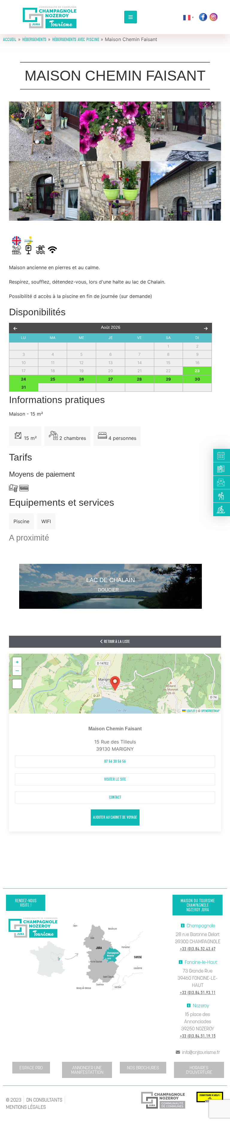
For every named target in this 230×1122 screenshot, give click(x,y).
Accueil (9, 39)
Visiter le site (115, 779)
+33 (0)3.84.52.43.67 (198, 949)
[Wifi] (52, 249)
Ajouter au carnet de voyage (115, 817)
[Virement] (23, 488)
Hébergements (34, 39)
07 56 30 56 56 (115, 761)
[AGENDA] (221, 455)
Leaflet (190, 711)
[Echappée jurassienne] (28, 240)
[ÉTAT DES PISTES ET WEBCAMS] (221, 509)
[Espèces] (13, 488)
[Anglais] (16, 240)
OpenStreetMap (210, 711)
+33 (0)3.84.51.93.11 (198, 992)
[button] (115, 683)
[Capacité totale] (53, 435)
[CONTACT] (221, 482)
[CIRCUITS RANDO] (221, 496)
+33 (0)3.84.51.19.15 (198, 1036)
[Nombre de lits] (102, 435)
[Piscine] (40, 249)
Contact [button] (115, 797)
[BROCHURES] (221, 469)
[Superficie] (17, 435)
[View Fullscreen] (17, 683)
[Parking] (28, 249)
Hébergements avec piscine (75, 39)
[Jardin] (16, 249)
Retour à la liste (116, 641)
